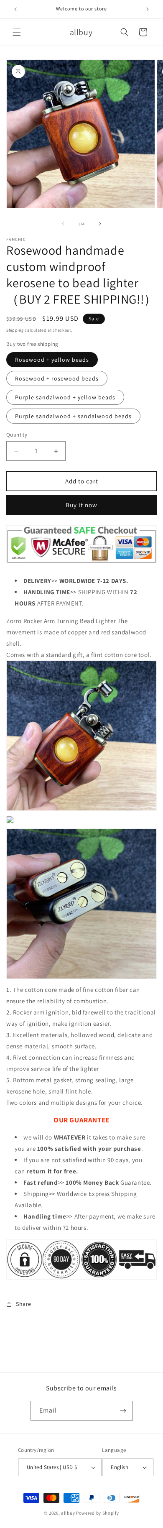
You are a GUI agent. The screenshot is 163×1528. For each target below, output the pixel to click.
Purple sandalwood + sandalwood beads (73, 416)
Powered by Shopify (97, 1513)
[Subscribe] (123, 1411)
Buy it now (81, 505)
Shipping (15, 330)
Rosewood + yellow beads (52, 359)
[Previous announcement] (15, 9)
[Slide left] (63, 224)
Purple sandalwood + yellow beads (65, 397)
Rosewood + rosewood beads (57, 378)
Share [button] (23, 1304)
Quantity (16, 434)
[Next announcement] (147, 9)
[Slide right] (100, 224)
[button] (17, 32)
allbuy (68, 1513)
